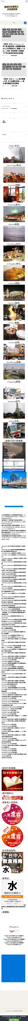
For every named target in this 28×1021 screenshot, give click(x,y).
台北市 (19, 29)
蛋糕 (4, 68)
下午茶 (4, 29)
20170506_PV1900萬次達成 (9, 750)
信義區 (8, 29)
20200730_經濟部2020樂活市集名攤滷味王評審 (14, 754)
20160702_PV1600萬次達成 (9, 738)
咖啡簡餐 (4, 31)
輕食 (7, 68)
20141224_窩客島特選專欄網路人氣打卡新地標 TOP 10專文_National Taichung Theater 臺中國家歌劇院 (13, 689)
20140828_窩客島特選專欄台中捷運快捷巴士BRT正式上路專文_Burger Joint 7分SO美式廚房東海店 (13, 670)
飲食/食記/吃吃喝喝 (6, 36)
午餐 (16, 29)
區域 (12, 29)
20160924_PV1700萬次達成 (9, 743)
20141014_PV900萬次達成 (9, 686)
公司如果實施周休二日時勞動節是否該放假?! (12, 515)
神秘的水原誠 (14, 55)
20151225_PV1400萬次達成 (9, 724)
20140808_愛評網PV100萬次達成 (10, 661)
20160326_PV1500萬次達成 (9, 726)
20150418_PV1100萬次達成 (9, 698)
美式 (24, 66)
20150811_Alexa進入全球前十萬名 (10, 712)
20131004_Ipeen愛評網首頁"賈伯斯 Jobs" (13, 635)
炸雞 (20, 66)
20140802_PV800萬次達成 (9, 659)
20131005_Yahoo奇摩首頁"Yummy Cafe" (13, 637)
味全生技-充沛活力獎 (7, 757)
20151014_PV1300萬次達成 (9, 714)
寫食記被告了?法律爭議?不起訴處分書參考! (12, 520)
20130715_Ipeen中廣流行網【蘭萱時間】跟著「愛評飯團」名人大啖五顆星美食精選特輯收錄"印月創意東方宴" (13, 612)
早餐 (18, 31)
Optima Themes (18, 1010)
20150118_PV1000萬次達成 (9, 693)
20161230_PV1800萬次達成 (9, 749)
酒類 (11, 68)
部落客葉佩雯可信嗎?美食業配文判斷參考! (12, 536)
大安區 (19, 64)
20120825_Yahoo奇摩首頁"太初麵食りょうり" (13, 553)
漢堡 (17, 66)
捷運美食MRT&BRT (12, 31)
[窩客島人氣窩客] (12, 824)
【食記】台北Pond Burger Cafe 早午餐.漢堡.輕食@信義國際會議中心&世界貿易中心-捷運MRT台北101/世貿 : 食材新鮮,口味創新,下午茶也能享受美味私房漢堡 (14, 48)
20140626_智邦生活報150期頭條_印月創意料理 (14, 656)
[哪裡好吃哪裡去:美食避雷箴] (11, 9)
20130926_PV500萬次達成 (9, 630)
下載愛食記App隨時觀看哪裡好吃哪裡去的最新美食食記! (13, 906)
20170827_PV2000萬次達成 (9, 752)
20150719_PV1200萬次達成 (9, 710)
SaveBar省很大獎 (6, 756)
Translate (14, 108)
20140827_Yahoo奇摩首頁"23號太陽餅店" (13, 666)
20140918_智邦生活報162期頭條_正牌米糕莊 (13, 680)
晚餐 (22, 31)
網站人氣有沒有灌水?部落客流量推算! (11, 525)
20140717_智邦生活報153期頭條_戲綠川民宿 (13, 658)
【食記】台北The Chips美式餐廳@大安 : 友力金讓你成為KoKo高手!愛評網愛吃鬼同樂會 (14, 81)
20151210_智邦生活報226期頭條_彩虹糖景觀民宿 (14, 719)
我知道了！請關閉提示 (14, 1019)
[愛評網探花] (12, 799)
